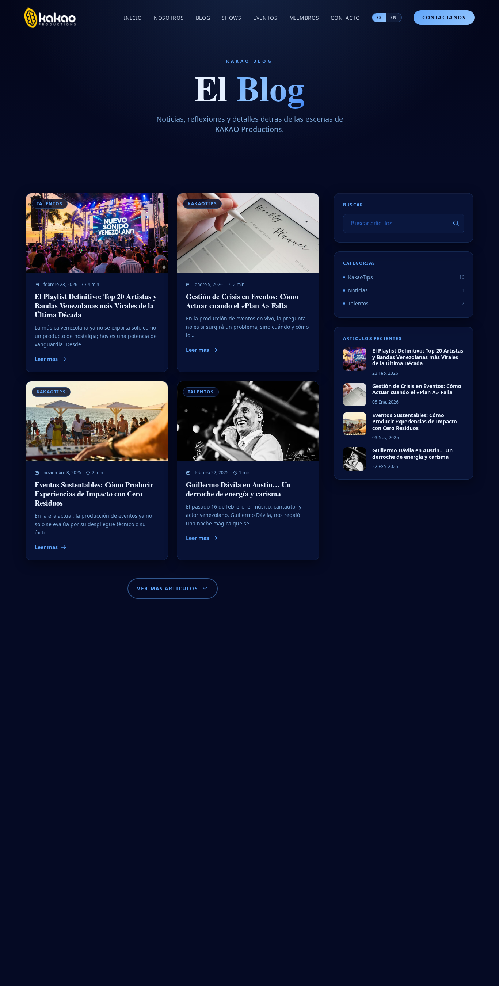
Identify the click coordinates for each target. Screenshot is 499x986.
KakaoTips (202, 204)
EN (393, 17)
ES (379, 17)
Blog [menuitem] (203, 17)
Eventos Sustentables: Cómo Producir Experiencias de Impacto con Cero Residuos (94, 494)
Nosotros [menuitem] (169, 17)
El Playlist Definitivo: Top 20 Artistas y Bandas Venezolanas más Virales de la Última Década (96, 305)
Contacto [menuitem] (345, 17)
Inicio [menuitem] (133, 17)
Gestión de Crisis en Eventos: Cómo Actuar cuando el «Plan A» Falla (242, 301)
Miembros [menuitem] (304, 17)
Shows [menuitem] (231, 17)
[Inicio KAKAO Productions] (50, 17)
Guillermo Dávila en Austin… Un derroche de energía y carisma (238, 489)
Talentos (50, 204)
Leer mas (46, 358)
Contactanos (444, 17)
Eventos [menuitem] (265, 17)
